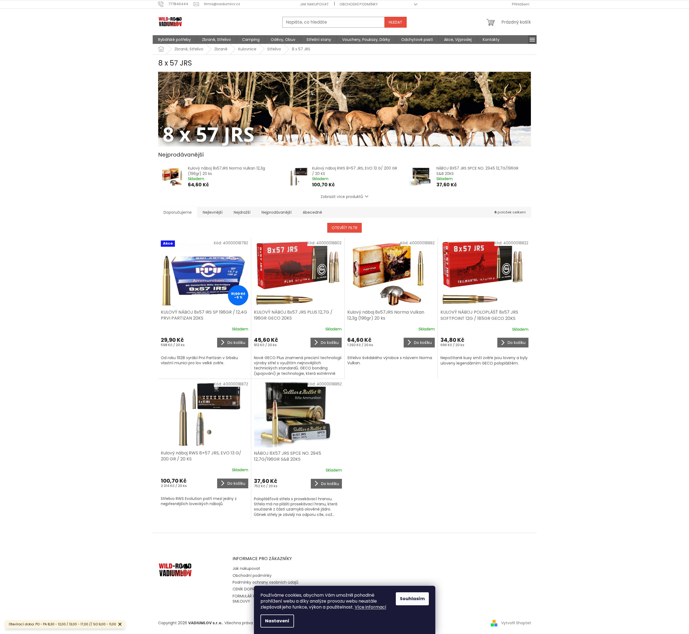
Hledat (395, 22)
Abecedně (312, 212)
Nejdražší (242, 212)
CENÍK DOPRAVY (247, 589)
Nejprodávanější (277, 212)
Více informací (370, 607)
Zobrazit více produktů (342, 196)
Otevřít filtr (344, 227)
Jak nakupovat (314, 4)
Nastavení (277, 621)
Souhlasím (412, 599)
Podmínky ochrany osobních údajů (265, 582)
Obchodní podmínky (358, 4)
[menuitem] (174, 39)
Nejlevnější (213, 212)
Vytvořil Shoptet (516, 623)
